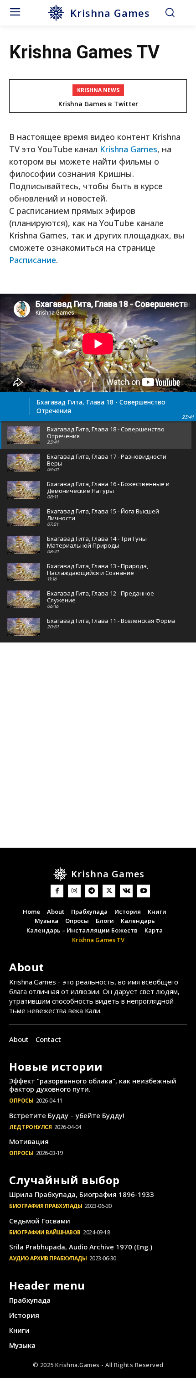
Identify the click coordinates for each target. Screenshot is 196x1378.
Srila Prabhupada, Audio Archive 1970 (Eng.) (80, 1246)
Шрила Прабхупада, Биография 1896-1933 (81, 1194)
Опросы (21, 1100)
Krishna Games (128, 149)
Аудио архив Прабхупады (48, 1258)
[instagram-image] (38, 686)
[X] (109, 891)
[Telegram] (91, 891)
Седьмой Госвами (39, 1220)
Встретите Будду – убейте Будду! (66, 1115)
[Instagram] (74, 891)
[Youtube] (143, 891)
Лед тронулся (30, 1127)
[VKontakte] (126, 891)
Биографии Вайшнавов (45, 1232)
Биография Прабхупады (45, 1206)
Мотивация (29, 1141)
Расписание (32, 259)
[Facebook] (57, 891)
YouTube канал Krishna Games (106, 103)
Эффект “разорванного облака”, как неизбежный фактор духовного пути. (92, 1084)
